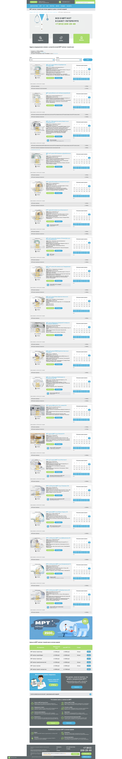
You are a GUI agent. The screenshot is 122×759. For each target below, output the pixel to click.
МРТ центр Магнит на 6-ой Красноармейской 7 (58, 93)
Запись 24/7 (33, 1)
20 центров (56, 53)
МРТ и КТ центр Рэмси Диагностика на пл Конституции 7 (57, 297)
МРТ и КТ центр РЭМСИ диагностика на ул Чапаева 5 (57, 352)
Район (31, 57)
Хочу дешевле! (88, 652)
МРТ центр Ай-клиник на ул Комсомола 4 (57, 210)
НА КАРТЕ (69, 6)
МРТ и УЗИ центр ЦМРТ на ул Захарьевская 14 (58, 564)
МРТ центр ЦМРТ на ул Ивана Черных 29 (57, 511)
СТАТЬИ (58, 750)
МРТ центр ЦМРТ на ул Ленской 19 (55, 433)
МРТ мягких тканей (43, 12)
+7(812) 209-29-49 (50, 389)
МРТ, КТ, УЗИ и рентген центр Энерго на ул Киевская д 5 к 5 (57, 122)
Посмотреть (43, 52)
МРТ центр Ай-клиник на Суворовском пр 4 (57, 181)
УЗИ (47, 6)
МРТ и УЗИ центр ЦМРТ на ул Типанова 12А (57, 485)
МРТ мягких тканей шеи (52, 12)
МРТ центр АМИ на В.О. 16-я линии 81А (56, 405)
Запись (81, 40)
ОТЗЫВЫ (68, 748)
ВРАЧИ (57, 6)
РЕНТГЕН (52, 6)
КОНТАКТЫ (59, 747)
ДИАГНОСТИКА (34, 6)
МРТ (41, 6)
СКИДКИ (63, 6)
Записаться (76, 687)
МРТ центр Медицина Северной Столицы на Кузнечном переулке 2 (57, 323)
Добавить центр (86, 756)
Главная (31, 12)
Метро (57, 57)
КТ (44, 6)
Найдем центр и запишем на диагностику (43, 2)
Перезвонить (69, 722)
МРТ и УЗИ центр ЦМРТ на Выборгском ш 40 (58, 590)
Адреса (40, 40)
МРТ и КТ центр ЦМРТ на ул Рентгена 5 (56, 459)
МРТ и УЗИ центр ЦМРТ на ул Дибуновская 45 (58, 537)
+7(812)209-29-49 (65, 1)
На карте (59, 105)
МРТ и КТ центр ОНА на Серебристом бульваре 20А (56, 65)
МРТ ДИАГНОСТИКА (70, 747)
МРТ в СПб (36, 12)
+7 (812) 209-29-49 (50, 603)
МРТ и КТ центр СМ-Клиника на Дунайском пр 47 (58, 154)
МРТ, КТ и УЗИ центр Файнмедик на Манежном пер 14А (55, 378)
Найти (88, 59)
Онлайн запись (86, 753)
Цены (61, 40)
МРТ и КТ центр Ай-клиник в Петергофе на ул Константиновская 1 (58, 239)
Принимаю (75, 753)
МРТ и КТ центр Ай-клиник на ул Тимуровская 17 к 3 (58, 267)
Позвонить (53, 723)
